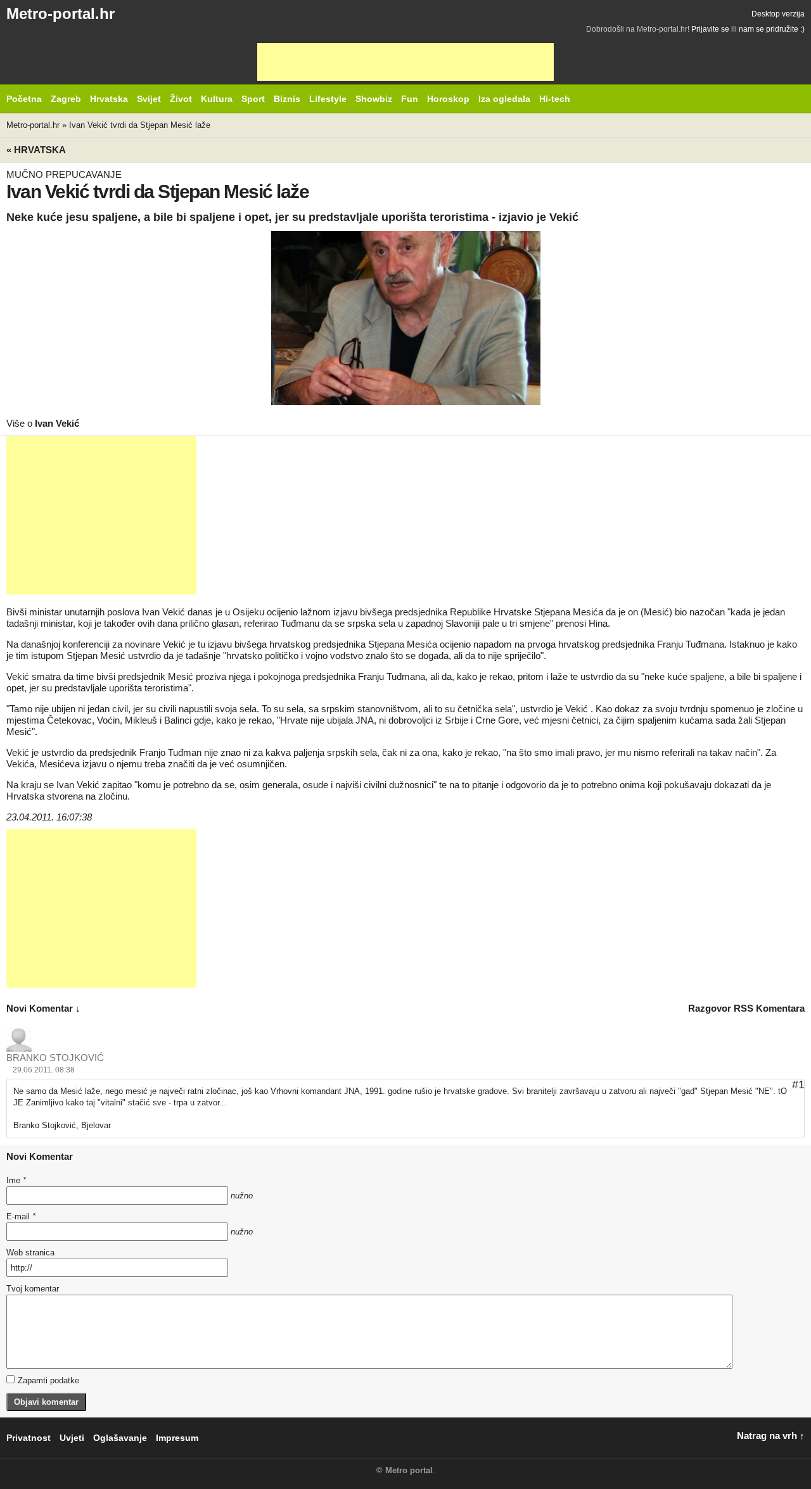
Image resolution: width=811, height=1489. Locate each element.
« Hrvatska (36, 149)
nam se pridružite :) (772, 29)
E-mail (20, 1216)
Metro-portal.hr (60, 13)
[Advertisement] (405, 62)
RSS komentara (769, 1008)
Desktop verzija (778, 13)
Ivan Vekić (57, 423)
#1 (798, 1084)
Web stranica (30, 1252)
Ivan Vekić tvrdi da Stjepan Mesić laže (139, 125)
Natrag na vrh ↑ (771, 1435)
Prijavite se (710, 29)
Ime (16, 1180)
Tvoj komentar (32, 1288)
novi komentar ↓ (43, 1008)
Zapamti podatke (48, 1380)
